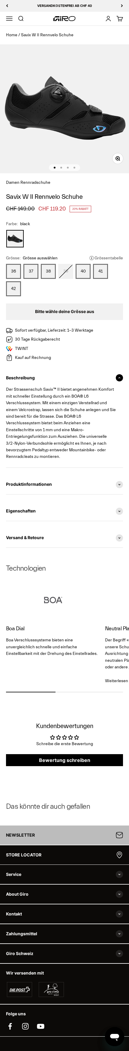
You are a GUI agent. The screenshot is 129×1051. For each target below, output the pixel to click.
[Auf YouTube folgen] (41, 1026)
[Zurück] (7, 6)
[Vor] (122, 6)
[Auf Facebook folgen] (10, 1026)
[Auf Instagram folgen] (25, 1026)
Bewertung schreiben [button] (64, 760)
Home (11, 35)
